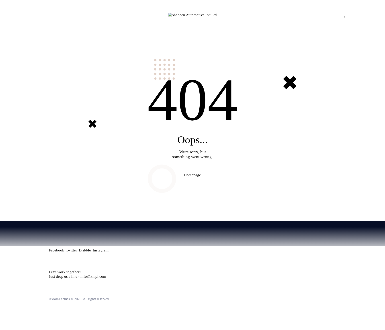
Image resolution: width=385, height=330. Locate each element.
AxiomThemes (59, 299)
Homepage (192, 175)
